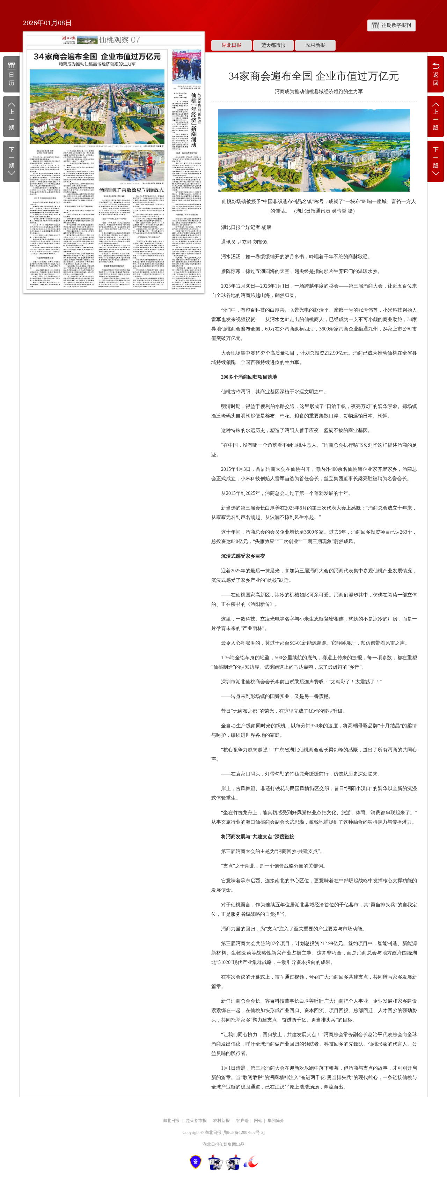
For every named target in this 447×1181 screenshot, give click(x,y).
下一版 (436, 158)
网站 (258, 1120)
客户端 (242, 1120)
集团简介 (276, 1120)
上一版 (436, 120)
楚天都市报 (273, 45)
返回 (436, 79)
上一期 (11, 120)
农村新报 (315, 45)
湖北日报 (231, 45)
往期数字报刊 (396, 25)
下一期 (11, 158)
